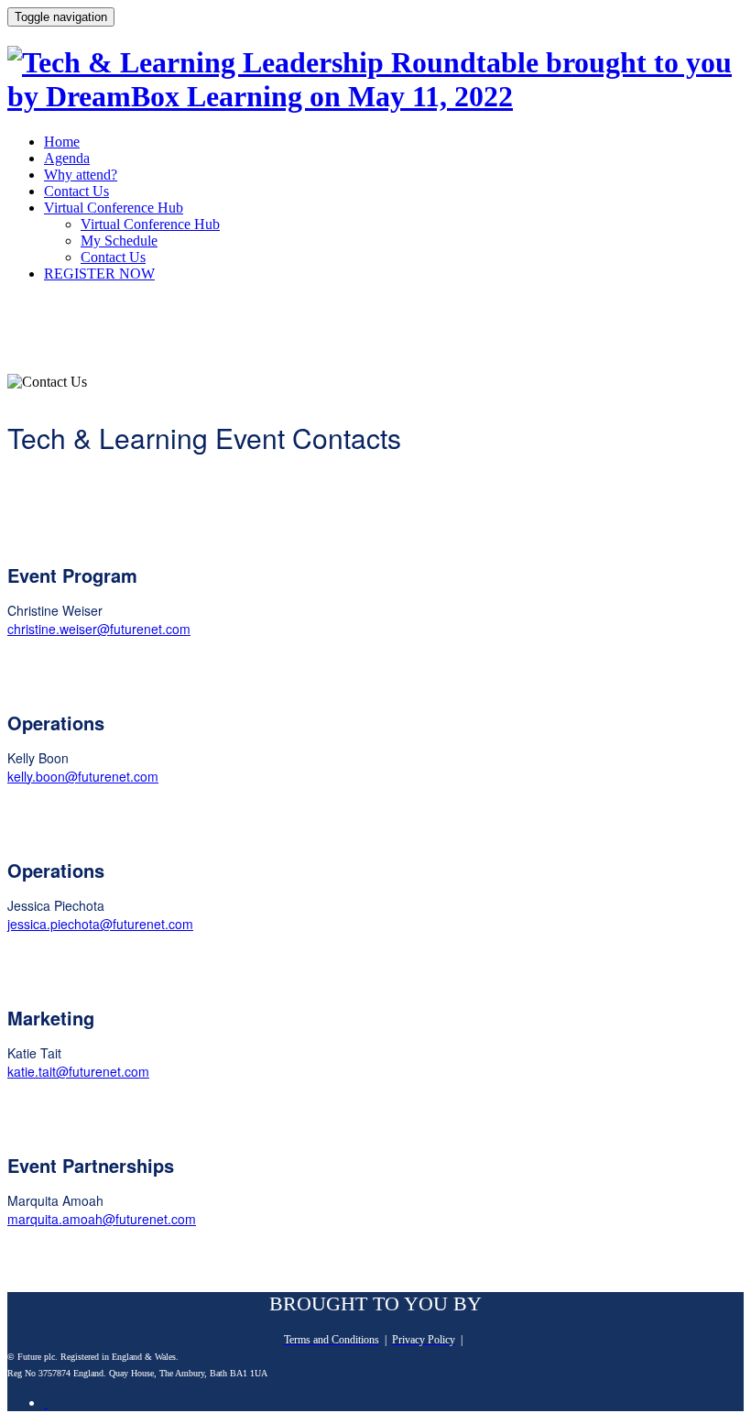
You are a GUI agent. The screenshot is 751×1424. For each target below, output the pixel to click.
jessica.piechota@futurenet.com (100, 924)
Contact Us (76, 191)
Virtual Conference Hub (113, 207)
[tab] (46, 1402)
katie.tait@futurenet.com (78, 1071)
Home (62, 141)
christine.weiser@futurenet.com (98, 628)
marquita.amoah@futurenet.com (101, 1219)
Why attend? (80, 174)
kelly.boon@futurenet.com (82, 776)
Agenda (67, 158)
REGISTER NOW (99, 273)
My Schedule (119, 240)
